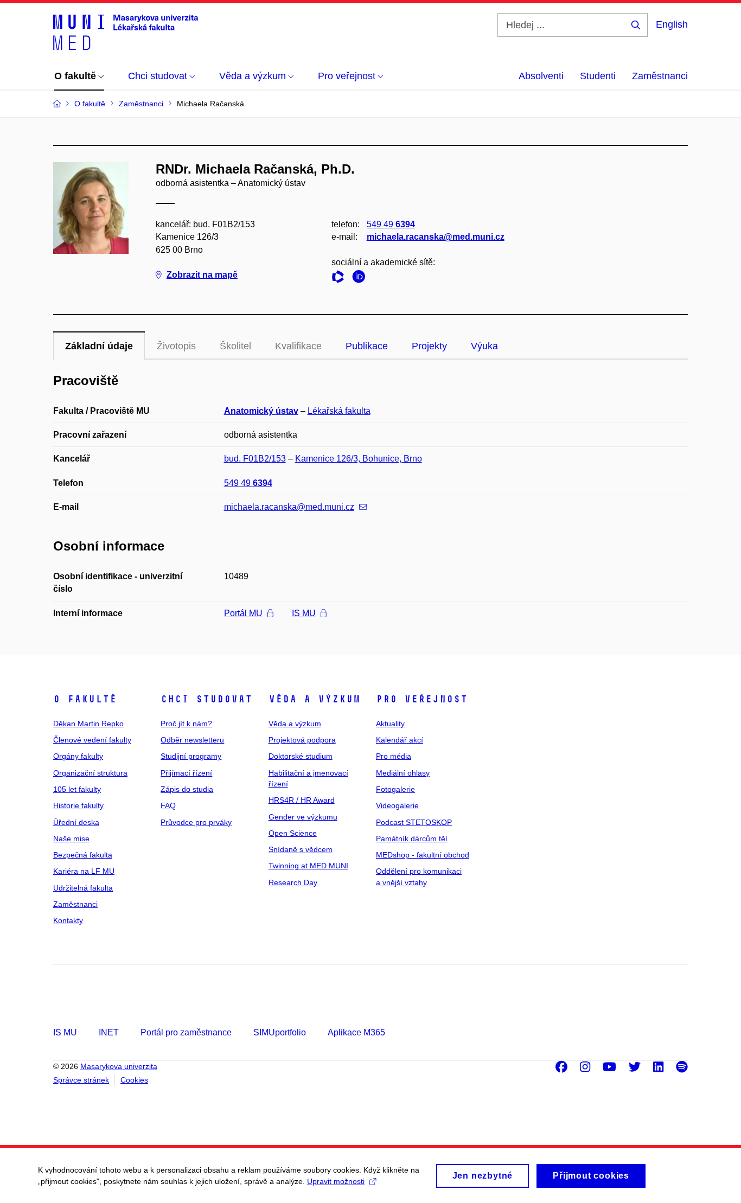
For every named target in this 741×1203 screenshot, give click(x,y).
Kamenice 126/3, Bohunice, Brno (358, 458)
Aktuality (390, 723)
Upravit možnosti (336, 1181)
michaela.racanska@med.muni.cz (435, 236)
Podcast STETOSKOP (414, 822)
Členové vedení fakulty (92, 739)
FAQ (168, 805)
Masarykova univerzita (118, 1066)
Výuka (484, 346)
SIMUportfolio (279, 1032)
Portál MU (243, 613)
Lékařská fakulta (339, 410)
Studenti (598, 76)
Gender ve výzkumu (303, 816)
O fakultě (85, 699)
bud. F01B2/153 (255, 458)
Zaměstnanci (660, 76)
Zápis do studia (187, 789)
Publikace (367, 346)
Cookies (134, 1080)
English (672, 24)
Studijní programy (191, 756)
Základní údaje (99, 346)
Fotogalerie (395, 789)
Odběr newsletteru (192, 739)
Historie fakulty (78, 805)
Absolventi (541, 76)
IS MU (304, 613)
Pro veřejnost (422, 699)
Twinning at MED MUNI (308, 865)
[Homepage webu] (125, 31)
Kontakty (68, 920)
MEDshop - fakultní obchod (422, 854)
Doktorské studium (301, 756)
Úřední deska (76, 822)
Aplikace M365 (356, 1032)
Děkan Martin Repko (88, 723)
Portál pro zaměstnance (186, 1032)
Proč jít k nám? (186, 723)
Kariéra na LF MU (83, 871)
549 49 (391, 224)
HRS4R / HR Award (302, 800)
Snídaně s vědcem (301, 849)
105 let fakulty (77, 789)
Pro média (393, 756)
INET (109, 1032)
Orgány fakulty (78, 756)
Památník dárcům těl (411, 838)
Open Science (293, 833)
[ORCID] (361, 278)
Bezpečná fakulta (82, 854)
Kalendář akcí (399, 739)
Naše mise (71, 838)
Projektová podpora (302, 739)
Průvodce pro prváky (196, 822)
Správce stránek (81, 1080)
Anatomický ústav (261, 410)
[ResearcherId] (340, 278)
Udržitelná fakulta (83, 888)
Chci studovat (206, 699)
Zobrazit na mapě (202, 274)
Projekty (429, 346)
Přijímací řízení (186, 773)
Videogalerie (397, 805)
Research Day (293, 882)
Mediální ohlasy (403, 773)
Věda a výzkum (314, 699)
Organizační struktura (90, 773)
